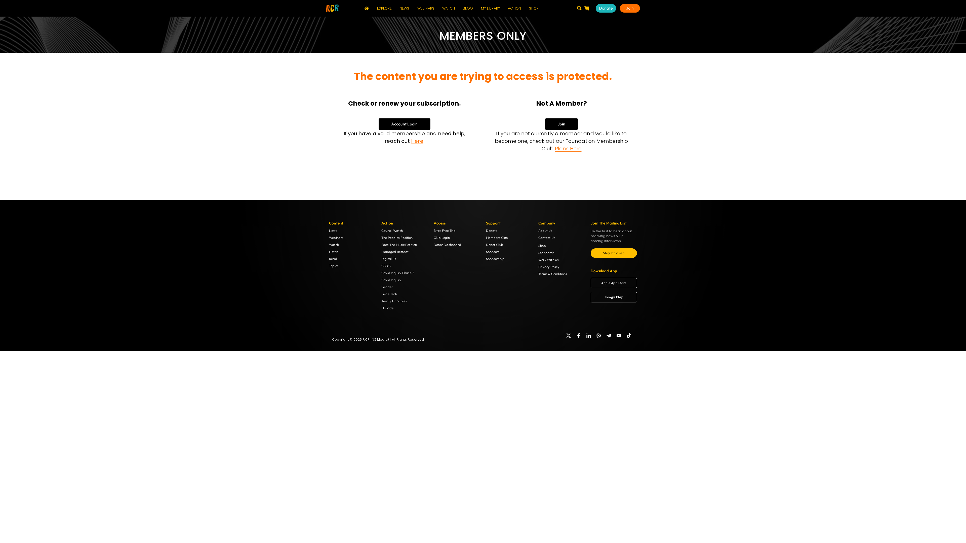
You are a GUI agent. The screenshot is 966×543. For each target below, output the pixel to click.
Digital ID (388, 259)
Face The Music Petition (399, 245)
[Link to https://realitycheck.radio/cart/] (586, 8)
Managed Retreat (395, 252)
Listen (333, 252)
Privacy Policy (548, 267)
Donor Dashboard (447, 245)
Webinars (336, 238)
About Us (545, 231)
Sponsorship (495, 259)
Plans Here (568, 148)
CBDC (386, 266)
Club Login (442, 238)
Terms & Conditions (552, 274)
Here (417, 141)
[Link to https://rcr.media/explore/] (579, 8)
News (333, 231)
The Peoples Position (397, 238)
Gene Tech (389, 294)
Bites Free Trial (445, 231)
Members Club (497, 238)
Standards (546, 253)
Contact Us (546, 238)
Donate (491, 231)
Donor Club (494, 245)
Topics (333, 266)
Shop (542, 246)
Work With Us (548, 260)
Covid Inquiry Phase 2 (397, 273)
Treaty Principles (394, 301)
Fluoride (387, 308)
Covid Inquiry (391, 280)
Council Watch (392, 231)
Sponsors (493, 252)
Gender (387, 287)
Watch (334, 245)
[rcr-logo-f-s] (332, 6)
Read (333, 259)
